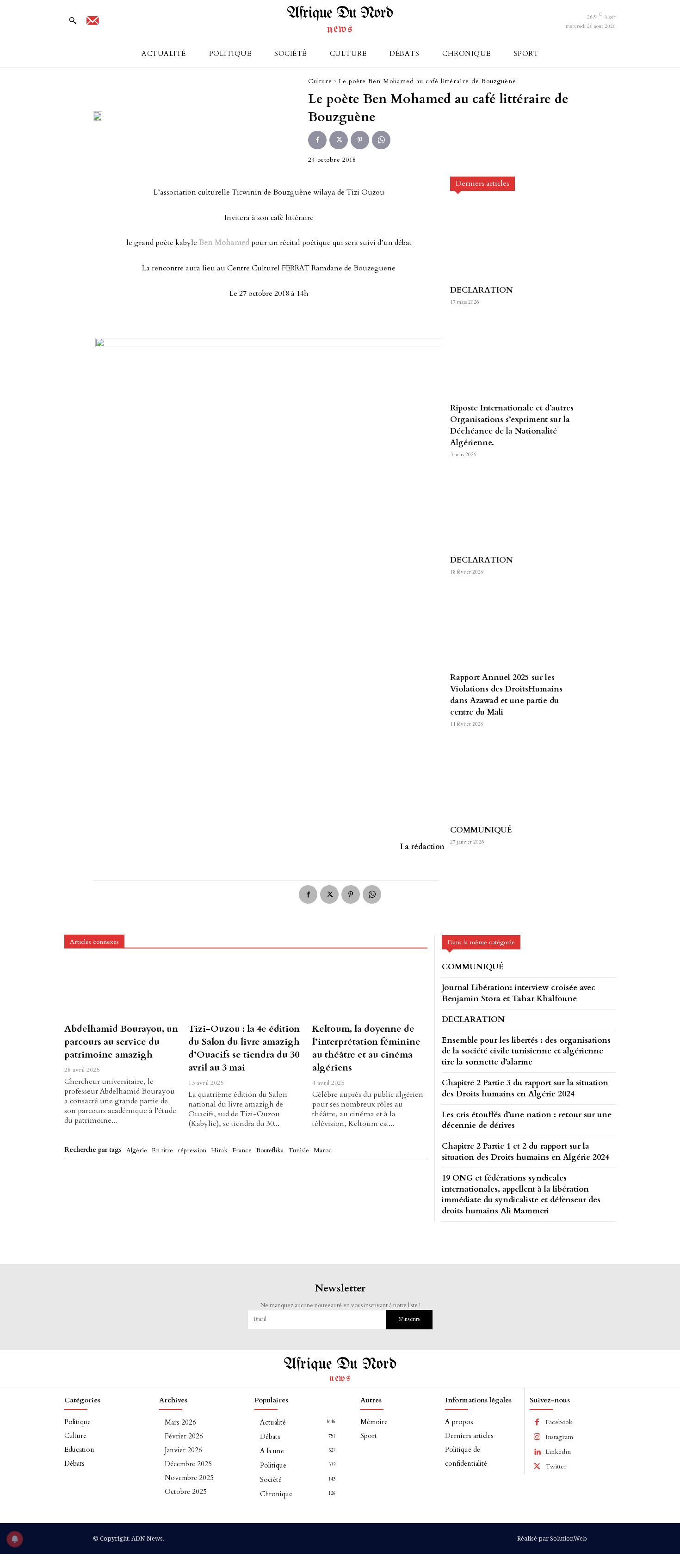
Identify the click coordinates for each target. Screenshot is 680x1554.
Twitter (556, 1466)
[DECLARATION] (513, 240)
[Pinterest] (360, 140)
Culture (320, 81)
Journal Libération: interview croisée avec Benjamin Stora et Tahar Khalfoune (518, 993)
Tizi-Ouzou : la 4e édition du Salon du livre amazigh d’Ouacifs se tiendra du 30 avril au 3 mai (244, 1048)
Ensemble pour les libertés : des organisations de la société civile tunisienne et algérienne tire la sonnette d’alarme (526, 1051)
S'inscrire (409, 1319)
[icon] (92, 23)
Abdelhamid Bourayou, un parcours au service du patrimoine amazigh (121, 1041)
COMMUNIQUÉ (481, 830)
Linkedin (558, 1451)
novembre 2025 (189, 1477)
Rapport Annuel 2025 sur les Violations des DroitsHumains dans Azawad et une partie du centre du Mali (506, 694)
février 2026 (184, 1436)
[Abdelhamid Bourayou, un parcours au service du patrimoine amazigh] (121, 989)
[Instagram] (537, 1437)
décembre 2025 (188, 1463)
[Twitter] (338, 140)
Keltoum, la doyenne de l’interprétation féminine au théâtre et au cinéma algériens (366, 1048)
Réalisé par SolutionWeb (552, 1538)
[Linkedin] (537, 1451)
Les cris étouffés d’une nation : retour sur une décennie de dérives (527, 1120)
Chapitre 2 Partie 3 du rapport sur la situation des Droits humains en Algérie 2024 (525, 1088)
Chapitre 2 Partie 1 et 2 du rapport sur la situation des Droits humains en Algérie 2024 (525, 1151)
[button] (72, 20)
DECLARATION (481, 290)
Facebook (558, 1422)
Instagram (559, 1436)
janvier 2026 (183, 1450)
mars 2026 (180, 1422)
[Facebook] (317, 140)
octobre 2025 (186, 1491)
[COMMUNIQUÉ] (513, 780)
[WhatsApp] (381, 140)
